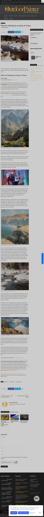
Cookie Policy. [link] (32, 509)
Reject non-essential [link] (23, 512)
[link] (42, 1)
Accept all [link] (14, 512)
